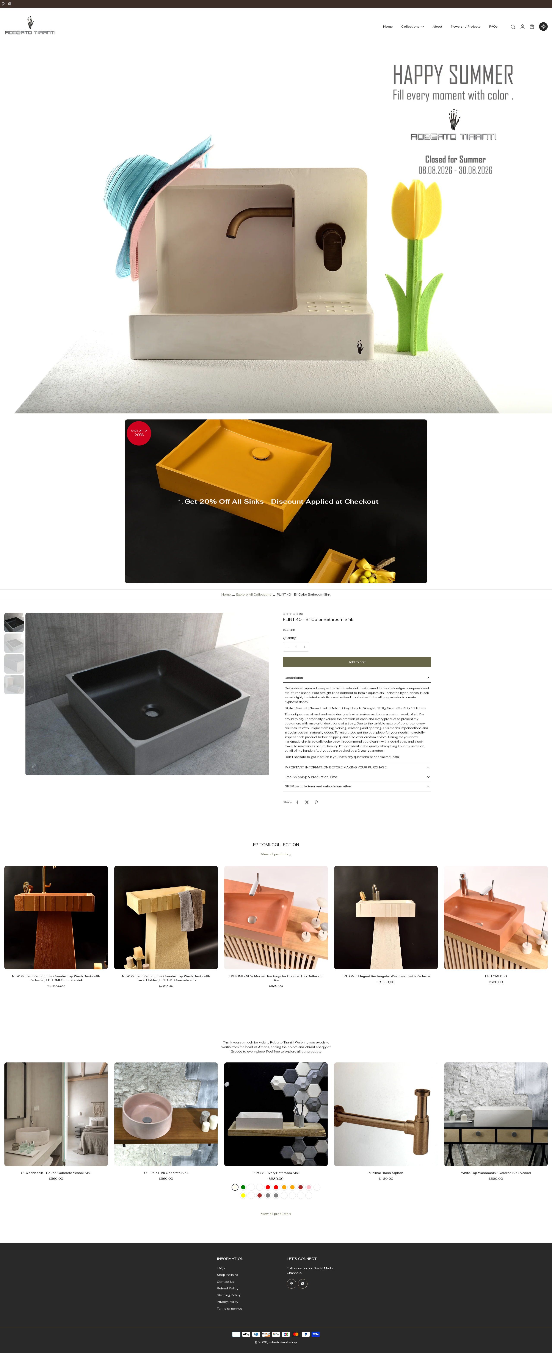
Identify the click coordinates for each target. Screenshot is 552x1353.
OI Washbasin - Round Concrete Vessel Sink (56, 1173)
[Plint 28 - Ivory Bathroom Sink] (276, 1114)
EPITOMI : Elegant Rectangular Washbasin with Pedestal (386, 976)
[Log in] (522, 26)
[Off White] (301, 1195)
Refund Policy (227, 1288)
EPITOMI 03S (496, 976)
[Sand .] (309, 1195)
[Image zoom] (147, 694)
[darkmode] (543, 26)
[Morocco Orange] (292, 1187)
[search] (513, 26)
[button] (357, 662)
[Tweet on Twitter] (307, 802)
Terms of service (229, 1309)
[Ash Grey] (276, 1195)
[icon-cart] (531, 26)
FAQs (221, 1268)
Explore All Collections (253, 594)
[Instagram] (9, 3)
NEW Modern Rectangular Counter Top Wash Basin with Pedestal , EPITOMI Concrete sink (56, 978)
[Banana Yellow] (243, 1195)
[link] (290, 855)
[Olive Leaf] (251, 1187)
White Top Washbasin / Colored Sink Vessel (496, 1173)
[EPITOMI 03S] (496, 917)
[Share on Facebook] (297, 802)
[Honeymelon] (260, 1187)
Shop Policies (227, 1275)
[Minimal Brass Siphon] (386, 1114)
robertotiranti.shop (283, 1342)
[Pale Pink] (309, 1187)
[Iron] (284, 1195)
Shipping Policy (228, 1295)
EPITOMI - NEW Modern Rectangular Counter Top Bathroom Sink (276, 978)
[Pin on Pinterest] (316, 802)
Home (226, 594)
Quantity (289, 638)
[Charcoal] (292, 1195)
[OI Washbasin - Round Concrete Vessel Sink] (56, 1114)
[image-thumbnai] (14, 622)
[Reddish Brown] (301, 1187)
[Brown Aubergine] (251, 1195)
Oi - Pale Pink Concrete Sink (166, 1173)
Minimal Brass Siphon (386, 1173)
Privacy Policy (227, 1302)
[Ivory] (235, 1187)
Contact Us (225, 1282)
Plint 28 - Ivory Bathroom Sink (276, 1173)
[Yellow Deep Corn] (317, 1187)
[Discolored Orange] (284, 1187)
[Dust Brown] (260, 1195)
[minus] (287, 646)
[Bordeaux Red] (268, 1187)
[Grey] (268, 1195)
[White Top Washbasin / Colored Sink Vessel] (496, 1114)
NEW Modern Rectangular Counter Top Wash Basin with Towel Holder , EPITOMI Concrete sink (166, 978)
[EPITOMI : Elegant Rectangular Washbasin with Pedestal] (386, 917)
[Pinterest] (3, 3)
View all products (275, 854)
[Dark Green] (243, 1187)
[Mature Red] (276, 1187)
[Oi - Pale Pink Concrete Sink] (166, 1114)
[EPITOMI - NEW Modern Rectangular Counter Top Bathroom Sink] (276, 917)
